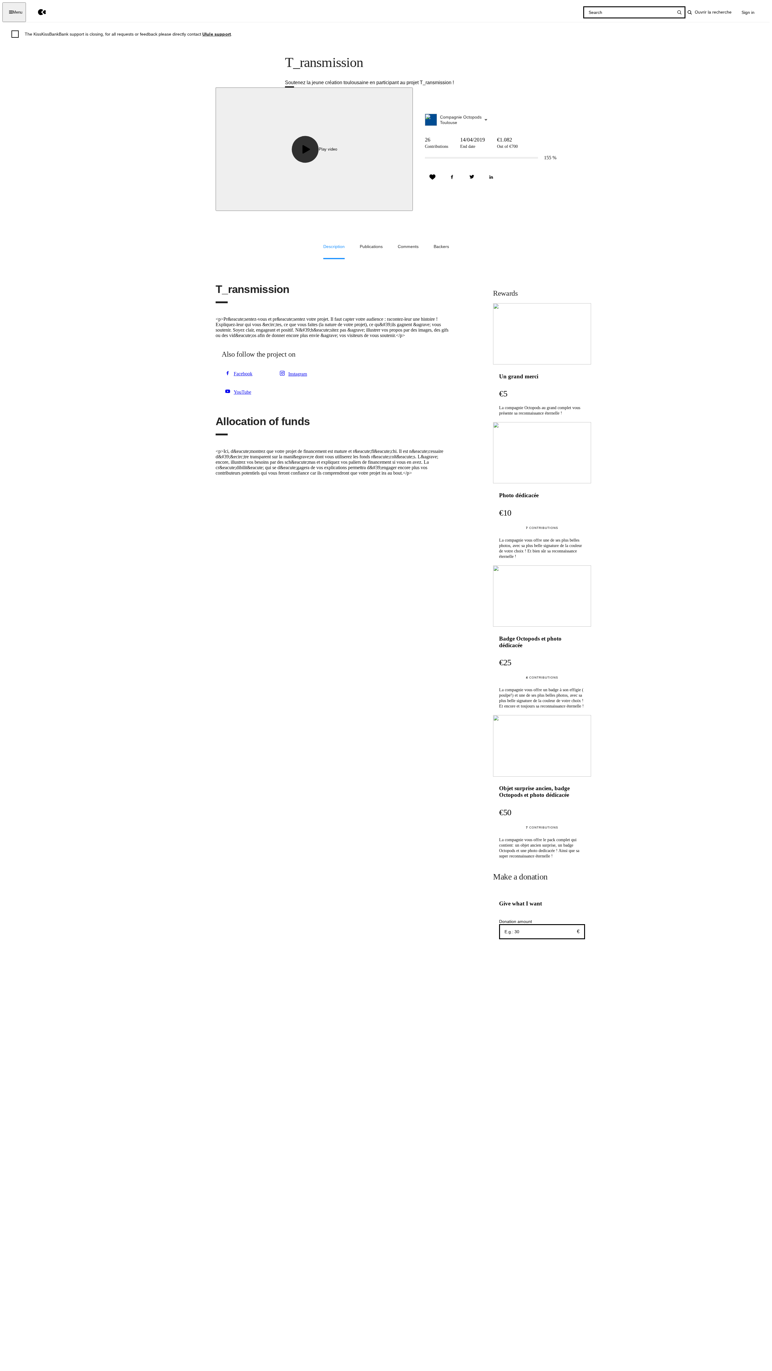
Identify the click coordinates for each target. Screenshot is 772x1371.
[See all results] (679, 12)
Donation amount (515, 921)
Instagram (297, 374)
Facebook (243, 373)
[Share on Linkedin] (491, 177)
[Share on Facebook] (452, 177)
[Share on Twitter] (471, 177)
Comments (408, 246)
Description (334, 246)
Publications (371, 246)
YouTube (242, 392)
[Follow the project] (432, 177)
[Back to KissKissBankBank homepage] (37, 12)
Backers (441, 246)
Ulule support (216, 34)
